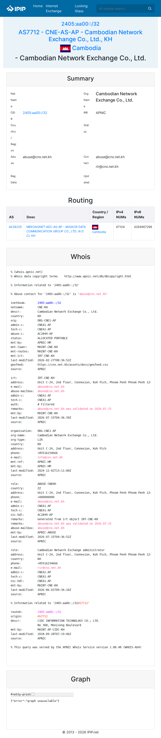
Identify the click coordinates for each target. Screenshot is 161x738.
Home (38, 6)
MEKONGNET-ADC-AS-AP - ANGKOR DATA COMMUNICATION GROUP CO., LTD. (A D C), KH (56, 231)
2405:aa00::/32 (80, 24)
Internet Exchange (53, 8)
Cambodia (86, 48)
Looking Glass (81, 8)
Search (149, 8)
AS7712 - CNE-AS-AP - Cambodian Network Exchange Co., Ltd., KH (80, 36)
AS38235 (15, 227)
